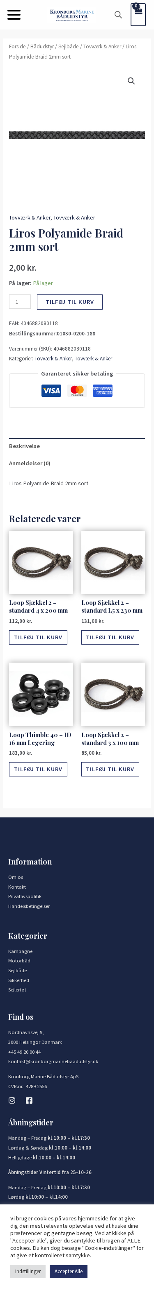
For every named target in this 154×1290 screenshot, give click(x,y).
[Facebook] (29, 1100)
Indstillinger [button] (28, 1271)
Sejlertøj (17, 989)
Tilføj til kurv (70, 302)
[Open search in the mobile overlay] (118, 14)
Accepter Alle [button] (69, 1271)
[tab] (77, 446)
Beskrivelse (24, 446)
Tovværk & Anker (102, 46)
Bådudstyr (42, 46)
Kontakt (17, 886)
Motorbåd (19, 960)
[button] (14, 15)
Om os (15, 877)
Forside (17, 46)
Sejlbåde (68, 46)
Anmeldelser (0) (30, 463)
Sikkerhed (18, 980)
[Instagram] (12, 1100)
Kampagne (20, 951)
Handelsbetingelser (29, 906)
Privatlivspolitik (24, 896)
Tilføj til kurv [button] (38, 637)
